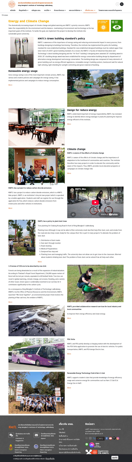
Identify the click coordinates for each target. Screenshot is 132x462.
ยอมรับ (114, 458)
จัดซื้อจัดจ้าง (63, 436)
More (10, 85)
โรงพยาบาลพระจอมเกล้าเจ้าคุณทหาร (110, 10)
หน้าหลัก (12, 10)
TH (122, 4)
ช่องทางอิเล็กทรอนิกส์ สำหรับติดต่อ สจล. (70, 453)
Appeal (43, 438)
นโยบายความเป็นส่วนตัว (68, 445)
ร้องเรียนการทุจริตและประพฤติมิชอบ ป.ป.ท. (47, 446)
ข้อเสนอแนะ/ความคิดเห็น (68, 449)
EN (117, 4)
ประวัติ (61, 429)
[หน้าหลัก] (12, 4)
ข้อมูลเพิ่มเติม (50, 459)
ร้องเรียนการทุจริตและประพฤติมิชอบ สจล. (48, 435)
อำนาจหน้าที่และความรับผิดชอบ (69, 440)
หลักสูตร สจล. (36, 10)
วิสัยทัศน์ (62, 432)
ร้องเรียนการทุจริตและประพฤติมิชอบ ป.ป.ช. (22, 446)
